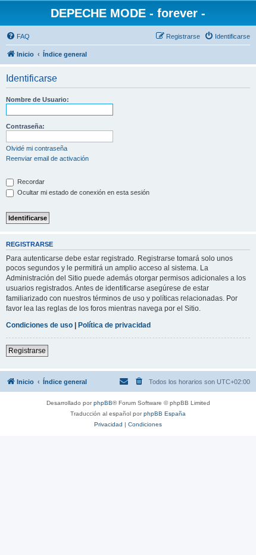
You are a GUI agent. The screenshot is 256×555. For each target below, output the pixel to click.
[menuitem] (18, 36)
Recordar (30, 181)
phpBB (103, 403)
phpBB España (164, 413)
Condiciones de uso (39, 325)
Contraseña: (25, 126)
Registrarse (27, 351)
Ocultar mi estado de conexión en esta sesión (82, 192)
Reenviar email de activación (47, 158)
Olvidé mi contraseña (36, 148)
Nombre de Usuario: (37, 99)
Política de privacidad (114, 325)
